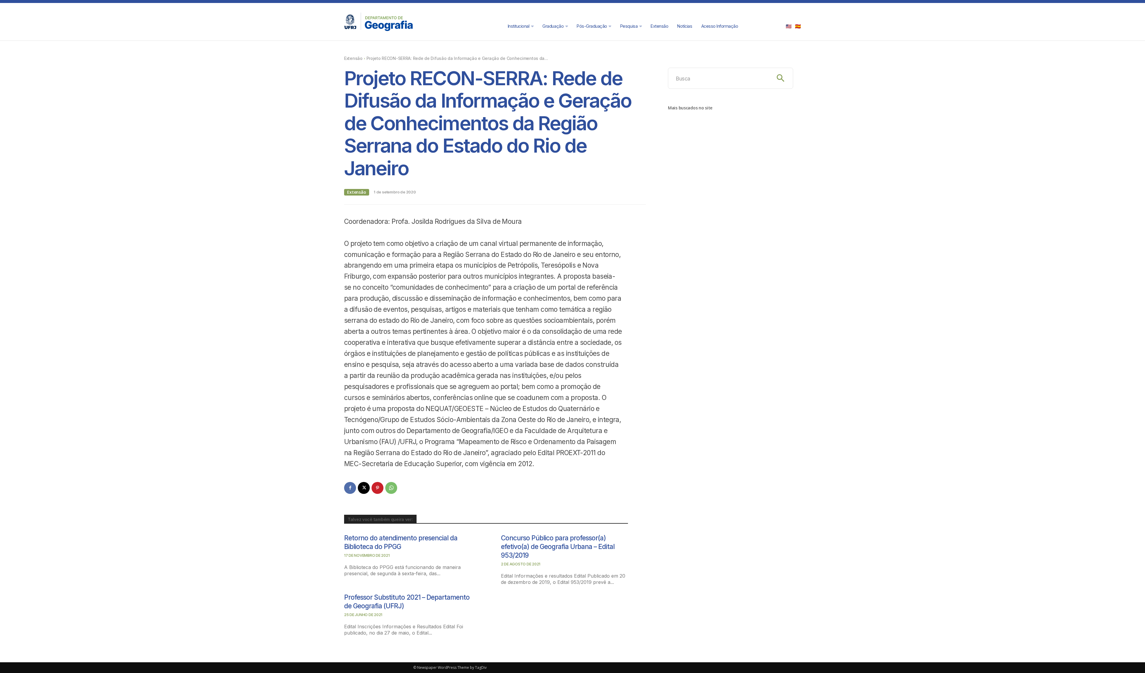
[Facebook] (350, 488)
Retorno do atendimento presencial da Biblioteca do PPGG (400, 542)
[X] (364, 488)
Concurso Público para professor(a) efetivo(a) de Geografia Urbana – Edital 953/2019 (558, 546)
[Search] (780, 78)
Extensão (353, 58)
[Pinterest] (377, 488)
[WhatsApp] (391, 488)
